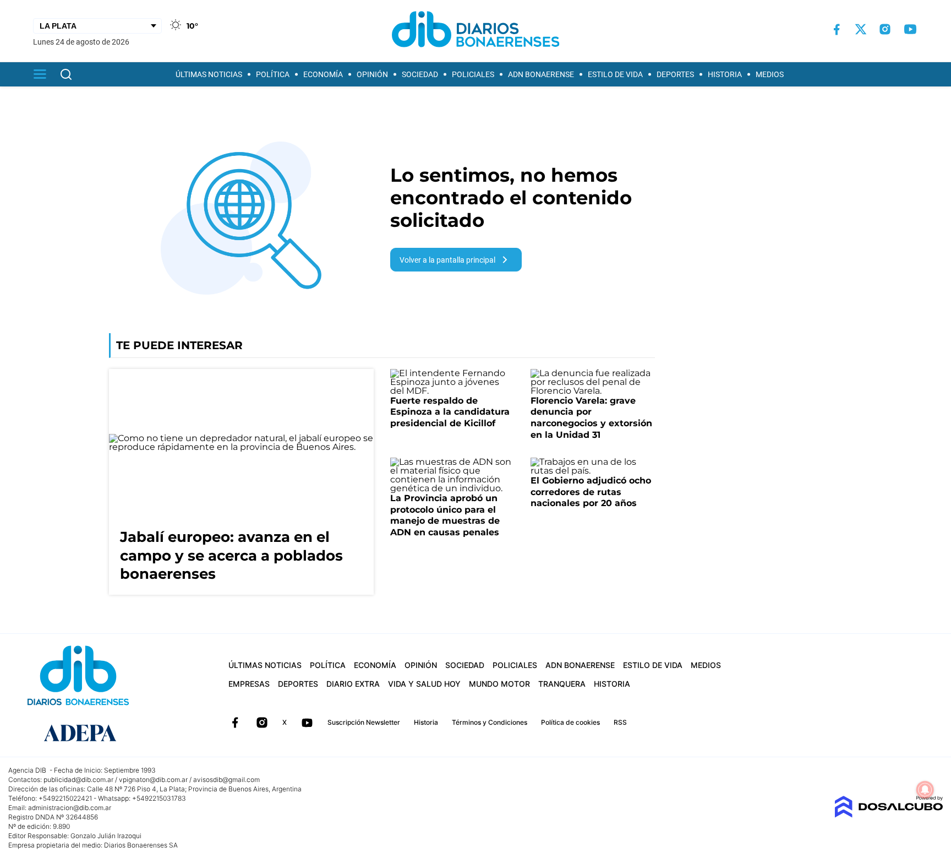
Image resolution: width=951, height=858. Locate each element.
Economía (323, 74)
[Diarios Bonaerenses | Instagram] (885, 29)
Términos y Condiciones (489, 722)
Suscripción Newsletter (363, 722)
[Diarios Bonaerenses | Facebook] (836, 29)
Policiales (473, 74)
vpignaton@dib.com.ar (153, 779)
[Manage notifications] (925, 790)
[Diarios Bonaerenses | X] (860, 29)
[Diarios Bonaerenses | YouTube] (910, 29)
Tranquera (562, 683)
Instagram (262, 722)
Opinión (372, 74)
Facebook (235, 722)
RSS (620, 722)
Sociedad (420, 74)
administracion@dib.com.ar (69, 807)
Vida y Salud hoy (424, 683)
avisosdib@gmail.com (226, 779)
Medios (770, 74)
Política (272, 74)
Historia (725, 74)
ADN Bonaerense (541, 74)
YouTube (307, 722)
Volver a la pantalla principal (447, 260)
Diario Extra (353, 683)
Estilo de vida (615, 74)
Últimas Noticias (209, 74)
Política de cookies (570, 722)
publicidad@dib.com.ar (78, 779)
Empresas (249, 683)
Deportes (675, 74)
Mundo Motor (499, 683)
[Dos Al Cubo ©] (888, 815)
